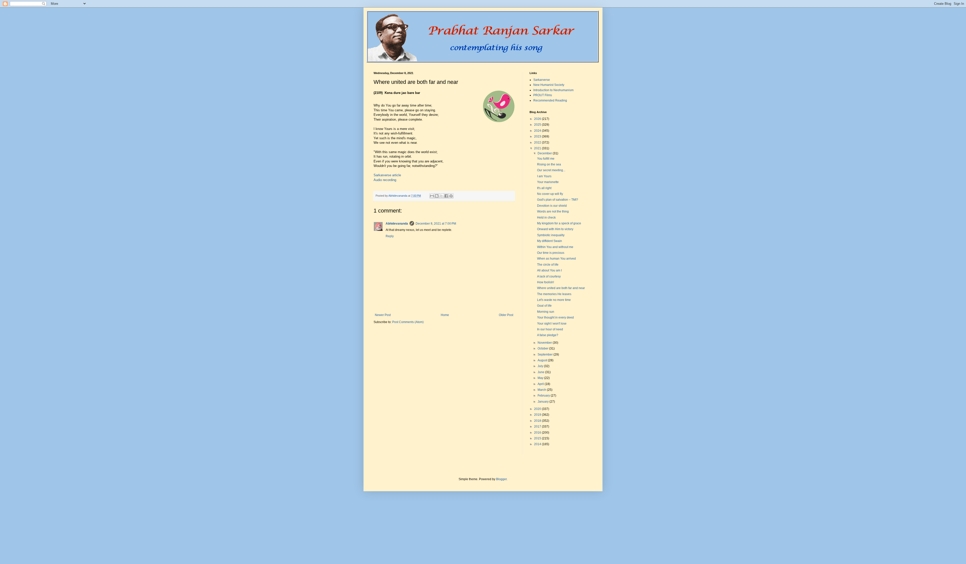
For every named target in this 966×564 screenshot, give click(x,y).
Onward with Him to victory (555, 229)
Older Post (506, 315)
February (544, 395)
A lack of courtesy (549, 276)
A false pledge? (547, 335)
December (545, 153)
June (541, 372)
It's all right (544, 188)
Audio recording (385, 180)
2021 (538, 148)
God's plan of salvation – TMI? (557, 199)
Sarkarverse (541, 80)
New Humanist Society (548, 85)
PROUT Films (542, 95)
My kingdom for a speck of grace (559, 223)
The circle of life (547, 264)
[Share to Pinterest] (451, 195)
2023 (538, 136)
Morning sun (545, 311)
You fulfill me (545, 158)
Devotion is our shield (552, 205)
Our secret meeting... (551, 170)
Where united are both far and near (561, 288)
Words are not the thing (553, 211)
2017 (538, 426)
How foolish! (545, 282)
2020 (538, 409)
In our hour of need (550, 329)
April (541, 384)
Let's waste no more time (554, 300)
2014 (538, 444)
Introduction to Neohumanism (553, 90)
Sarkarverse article (387, 175)
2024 (538, 130)
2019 (538, 414)
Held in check (546, 217)
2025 (538, 124)
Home (445, 315)
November (545, 342)
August (543, 360)
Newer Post (383, 315)
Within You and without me (555, 247)
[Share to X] (441, 195)
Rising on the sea (549, 164)
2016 (538, 432)
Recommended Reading (550, 100)
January (543, 401)
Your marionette (548, 182)
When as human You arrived (556, 258)
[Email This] (431, 195)
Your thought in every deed (555, 317)
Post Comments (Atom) (408, 322)
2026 (538, 119)
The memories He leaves (554, 294)
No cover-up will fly (550, 194)
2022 (538, 142)
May (541, 378)
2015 (538, 438)
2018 (538, 420)
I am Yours (544, 176)
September (545, 354)
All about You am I (549, 270)
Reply (390, 236)
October (543, 348)
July (541, 366)
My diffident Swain (549, 241)
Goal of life (544, 305)
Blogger (501, 479)
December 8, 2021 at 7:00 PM (436, 223)
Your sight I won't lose (552, 323)
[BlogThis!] (436, 195)
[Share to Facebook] (446, 195)
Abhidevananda (397, 223)
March (542, 390)
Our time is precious (550, 253)
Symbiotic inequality (551, 235)
